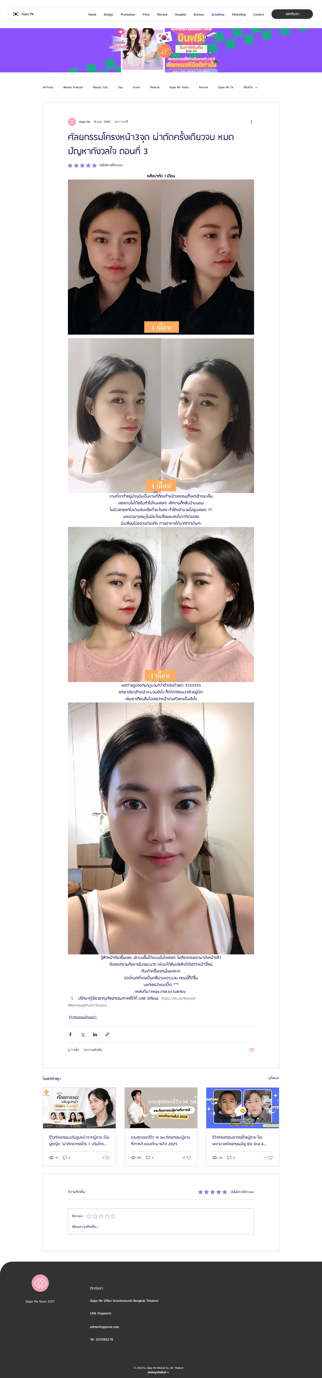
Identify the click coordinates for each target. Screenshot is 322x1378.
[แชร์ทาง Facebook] (70, 1034)
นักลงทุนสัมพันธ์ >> (158, 1372)
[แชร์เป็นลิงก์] (107, 1034)
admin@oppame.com (104, 1327)
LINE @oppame (101, 1313)
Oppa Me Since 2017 (40, 1302)
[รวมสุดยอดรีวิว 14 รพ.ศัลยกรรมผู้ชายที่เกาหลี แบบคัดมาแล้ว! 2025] (161, 1108)
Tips (120, 87)
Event (136, 87)
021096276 (104, 1340)
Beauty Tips (100, 87)
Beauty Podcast (73, 87)
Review (203, 87)
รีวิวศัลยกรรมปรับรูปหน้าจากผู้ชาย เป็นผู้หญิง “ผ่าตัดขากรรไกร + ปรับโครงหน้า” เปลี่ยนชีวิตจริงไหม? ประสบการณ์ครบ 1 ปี (79, 1140)
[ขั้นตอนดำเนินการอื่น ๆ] (251, 122)
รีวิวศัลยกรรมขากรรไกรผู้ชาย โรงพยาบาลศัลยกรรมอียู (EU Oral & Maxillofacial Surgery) (238, 1140)
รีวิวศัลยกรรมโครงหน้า (83, 1017)
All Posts (48, 87)
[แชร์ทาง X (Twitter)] (82, 1034)
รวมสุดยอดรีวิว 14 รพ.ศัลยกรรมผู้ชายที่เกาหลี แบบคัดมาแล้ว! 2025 (160, 1140)
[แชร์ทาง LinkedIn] (95, 1034)
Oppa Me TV (225, 87)
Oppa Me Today (179, 87)
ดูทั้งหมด (273, 1078)
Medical (154, 87)
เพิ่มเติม (248, 87)
